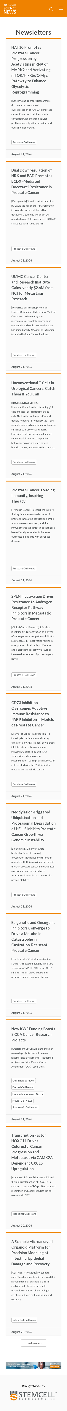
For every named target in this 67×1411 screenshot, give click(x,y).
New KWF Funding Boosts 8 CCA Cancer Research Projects (33, 1034)
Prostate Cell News (23, 142)
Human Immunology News (27, 1093)
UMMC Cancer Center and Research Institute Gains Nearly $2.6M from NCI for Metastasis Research (32, 287)
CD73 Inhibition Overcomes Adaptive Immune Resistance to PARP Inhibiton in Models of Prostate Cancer (32, 713)
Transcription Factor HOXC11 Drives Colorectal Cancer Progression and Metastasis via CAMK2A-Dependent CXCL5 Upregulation (32, 1152)
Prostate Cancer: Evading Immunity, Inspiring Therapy (33, 495)
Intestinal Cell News (24, 1213)
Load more (32, 1343)
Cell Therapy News (23, 1080)
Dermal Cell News (22, 1087)
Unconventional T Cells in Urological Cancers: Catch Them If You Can (33, 388)
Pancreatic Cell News (24, 1107)
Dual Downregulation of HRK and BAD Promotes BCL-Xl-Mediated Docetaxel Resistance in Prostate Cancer (31, 181)
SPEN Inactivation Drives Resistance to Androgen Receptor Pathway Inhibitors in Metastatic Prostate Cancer (32, 607)
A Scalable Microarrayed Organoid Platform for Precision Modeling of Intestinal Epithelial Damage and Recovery (32, 1252)
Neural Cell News (22, 1100)
